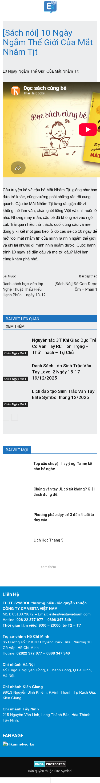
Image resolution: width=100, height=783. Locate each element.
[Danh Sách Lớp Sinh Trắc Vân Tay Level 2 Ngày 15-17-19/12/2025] (16, 372)
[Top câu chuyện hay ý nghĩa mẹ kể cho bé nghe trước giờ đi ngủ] (15, 469)
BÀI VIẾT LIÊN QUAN (22, 319)
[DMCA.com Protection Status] (50, 766)
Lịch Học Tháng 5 (48, 540)
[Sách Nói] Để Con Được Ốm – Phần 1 (76, 286)
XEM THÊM (15, 326)
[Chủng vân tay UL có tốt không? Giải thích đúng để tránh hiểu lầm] (15, 494)
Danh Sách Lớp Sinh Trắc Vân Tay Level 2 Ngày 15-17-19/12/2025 (61, 372)
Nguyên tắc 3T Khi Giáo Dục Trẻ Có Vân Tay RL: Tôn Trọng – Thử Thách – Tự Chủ (64, 346)
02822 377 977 (29, 653)
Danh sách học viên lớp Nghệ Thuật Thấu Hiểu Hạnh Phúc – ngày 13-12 (24, 289)
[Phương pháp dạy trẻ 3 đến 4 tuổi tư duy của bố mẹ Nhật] (15, 520)
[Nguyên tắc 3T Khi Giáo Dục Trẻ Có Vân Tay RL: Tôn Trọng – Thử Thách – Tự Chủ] (16, 346)
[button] (92, 7)
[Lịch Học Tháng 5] (15, 545)
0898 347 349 (59, 620)
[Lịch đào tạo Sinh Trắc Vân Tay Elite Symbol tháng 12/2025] (16, 397)
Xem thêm (48, 567)
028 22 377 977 (30, 620)
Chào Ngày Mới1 (15, 353)
